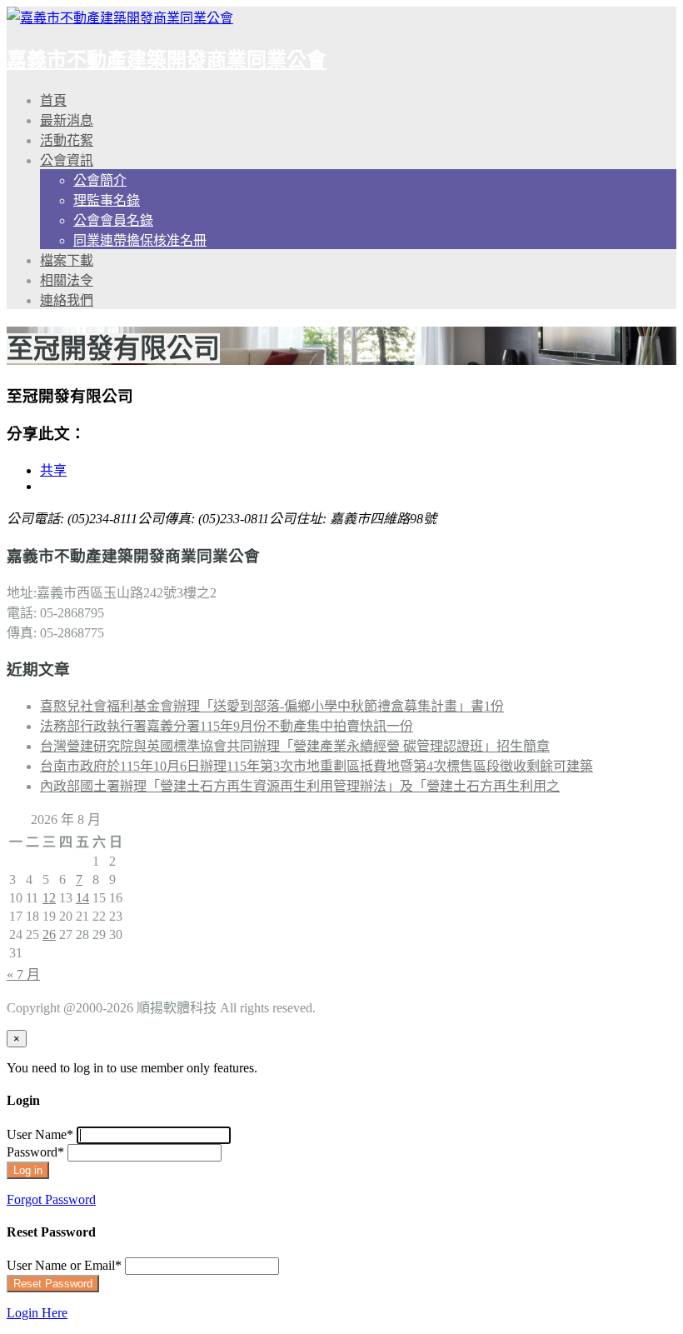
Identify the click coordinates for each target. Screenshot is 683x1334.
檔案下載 (66, 260)
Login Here (37, 1313)
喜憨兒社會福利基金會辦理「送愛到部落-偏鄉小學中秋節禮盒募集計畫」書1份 (272, 706)
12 (49, 898)
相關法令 (66, 280)
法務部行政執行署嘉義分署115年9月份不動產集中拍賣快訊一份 (226, 726)
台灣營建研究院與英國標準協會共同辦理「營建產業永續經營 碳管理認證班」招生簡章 (295, 746)
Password (35, 1152)
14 (82, 898)
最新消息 (66, 120)
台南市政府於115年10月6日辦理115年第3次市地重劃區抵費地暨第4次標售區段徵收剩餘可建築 (316, 766)
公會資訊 (66, 160)
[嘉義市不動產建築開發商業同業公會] (120, 18)
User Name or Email (64, 1265)
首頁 (53, 100)
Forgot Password (51, 1199)
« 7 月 (23, 974)
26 (49, 934)
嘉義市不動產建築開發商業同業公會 (167, 60)
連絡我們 (66, 300)
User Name (40, 1134)
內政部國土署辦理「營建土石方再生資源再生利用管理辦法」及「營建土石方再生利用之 (300, 786)
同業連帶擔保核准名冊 (140, 240)
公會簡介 (100, 180)
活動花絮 (66, 140)
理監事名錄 (106, 200)
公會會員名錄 (113, 220)
